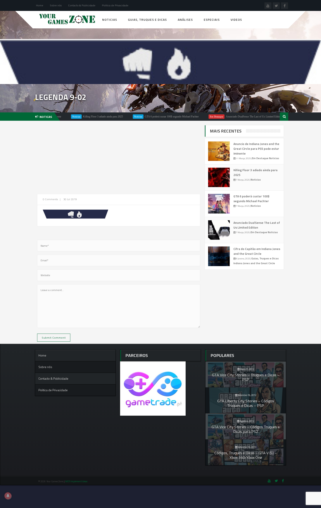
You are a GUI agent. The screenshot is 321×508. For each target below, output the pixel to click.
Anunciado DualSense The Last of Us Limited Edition (242, 116)
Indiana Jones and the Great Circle (254, 263)
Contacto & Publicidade (81, 5)
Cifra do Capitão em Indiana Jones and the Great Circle (256, 251)
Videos (236, 19)
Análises (185, 19)
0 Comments (50, 199)
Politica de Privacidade (115, 5)
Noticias (109, 19)
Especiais (212, 19)
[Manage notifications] (7, 495)
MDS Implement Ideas (76, 481)
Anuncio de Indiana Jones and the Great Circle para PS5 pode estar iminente (256, 148)
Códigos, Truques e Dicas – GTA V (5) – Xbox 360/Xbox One (245, 455)
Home (39, 5)
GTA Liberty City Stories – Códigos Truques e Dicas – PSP (245, 403)
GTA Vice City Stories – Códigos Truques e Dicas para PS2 (246, 429)
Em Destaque (204, 116)
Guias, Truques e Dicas (147, 19)
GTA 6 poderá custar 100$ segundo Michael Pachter (160, 116)
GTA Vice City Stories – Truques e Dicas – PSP (246, 377)
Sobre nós (56, 5)
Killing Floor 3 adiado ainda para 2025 (91, 116)
